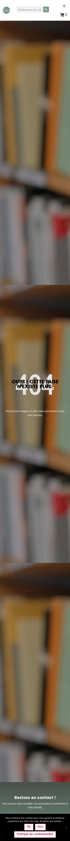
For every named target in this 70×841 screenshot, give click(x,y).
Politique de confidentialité (35, 834)
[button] (64, 6)
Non (40, 827)
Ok (29, 827)
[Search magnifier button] (46, 9)
